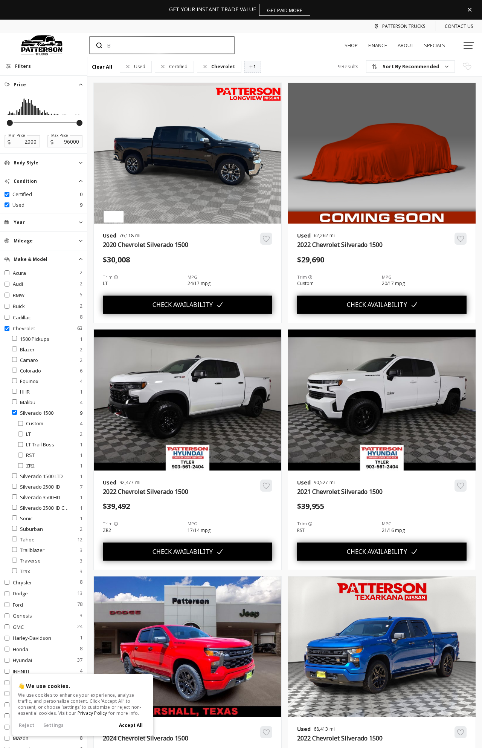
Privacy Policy (92, 713)
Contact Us (459, 26)
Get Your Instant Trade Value (235, 10)
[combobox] (154, 45)
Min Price (16, 135)
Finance (377, 45)
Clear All (102, 66)
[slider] (10, 123)
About (405, 45)
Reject (26, 725)
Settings (53, 725)
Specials (434, 45)
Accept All (131, 725)
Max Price (59, 135)
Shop (351, 45)
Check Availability (183, 304)
